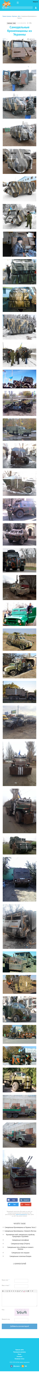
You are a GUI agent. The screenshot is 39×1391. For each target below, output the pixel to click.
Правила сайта (19, 1350)
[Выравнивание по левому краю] (11, 1291)
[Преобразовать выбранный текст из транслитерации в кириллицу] (30, 1291)
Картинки (9, 23)
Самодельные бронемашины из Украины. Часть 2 (20, 1227)
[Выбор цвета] (24, 1291)
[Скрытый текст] (26, 1291)
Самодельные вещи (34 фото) (20, 1243)
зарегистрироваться (21, 1214)
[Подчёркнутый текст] (7, 1291)
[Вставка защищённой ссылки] (22, 1291)
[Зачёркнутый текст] (9, 1291)
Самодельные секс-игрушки (20, 1252)
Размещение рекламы (19, 1352)
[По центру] (13, 1291)
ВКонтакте (17, 1366)
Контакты (19, 1356)
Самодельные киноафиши (20, 1240)
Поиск (19, 1354)
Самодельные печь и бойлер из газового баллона (20, 1248)
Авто (14, 23)
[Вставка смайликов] (18, 1291)
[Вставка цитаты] (28, 1291)
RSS (26, 1366)
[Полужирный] (3, 1291)
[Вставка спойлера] (32, 1291)
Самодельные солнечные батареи (20, 1256)
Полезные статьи (19, 1359)
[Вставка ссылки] (20, 1291)
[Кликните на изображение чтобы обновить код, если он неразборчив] (22, 1315)
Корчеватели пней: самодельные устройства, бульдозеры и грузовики (20, 1235)
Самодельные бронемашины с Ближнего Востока (20, 1231)
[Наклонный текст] (5, 1291)
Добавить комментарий (19, 1326)
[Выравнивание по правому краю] (16, 1291)
